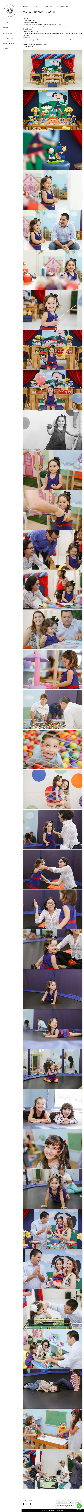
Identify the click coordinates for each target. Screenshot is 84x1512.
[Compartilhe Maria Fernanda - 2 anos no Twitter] (26, 1504)
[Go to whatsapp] (79, 1506)
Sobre (5, 48)
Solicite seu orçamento (69, 1502)
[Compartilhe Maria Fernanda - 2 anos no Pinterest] (30, 1504)
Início (5, 22)
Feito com (52, 1510)
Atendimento (8, 43)
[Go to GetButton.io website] (79, 1510)
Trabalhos (7, 33)
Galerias (6, 28)
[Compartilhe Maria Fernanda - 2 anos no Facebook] (23, 1504)
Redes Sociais (8, 38)
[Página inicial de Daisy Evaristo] (10, 11)
